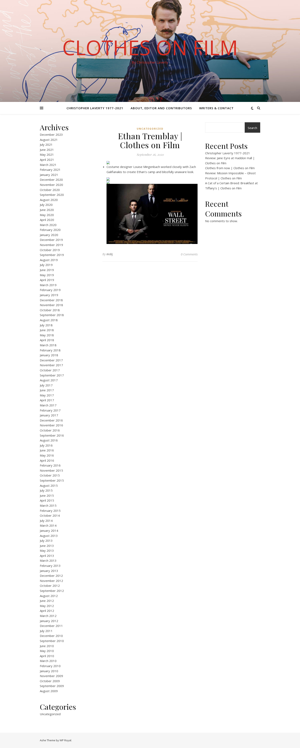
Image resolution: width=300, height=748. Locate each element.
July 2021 (46, 144)
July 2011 (46, 631)
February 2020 (50, 230)
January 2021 (49, 175)
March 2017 (48, 405)
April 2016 (47, 460)
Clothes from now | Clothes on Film (230, 168)
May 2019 (47, 275)
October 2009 (50, 681)
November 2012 (51, 581)
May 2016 (47, 455)
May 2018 (47, 335)
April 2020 (47, 220)
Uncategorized (50, 714)
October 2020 (50, 190)
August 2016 (49, 440)
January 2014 (49, 530)
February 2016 (50, 465)
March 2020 (48, 225)
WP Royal (65, 740)
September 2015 (52, 480)
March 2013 (48, 560)
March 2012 (48, 616)
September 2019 (52, 255)
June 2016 (47, 450)
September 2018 (52, 315)
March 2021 (48, 165)
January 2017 (49, 415)
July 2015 (46, 490)
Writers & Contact (216, 108)
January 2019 (49, 295)
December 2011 (51, 626)
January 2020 (49, 235)
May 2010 (47, 651)
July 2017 (46, 385)
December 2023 (51, 134)
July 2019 (46, 265)
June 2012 (47, 601)
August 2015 (49, 485)
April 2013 (47, 556)
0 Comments (189, 254)
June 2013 (47, 546)
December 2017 (51, 360)
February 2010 (50, 666)
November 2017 (51, 365)
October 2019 (50, 250)
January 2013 (49, 571)
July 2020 (46, 205)
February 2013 (50, 566)
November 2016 (51, 425)
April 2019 (47, 280)
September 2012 (52, 591)
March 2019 (48, 285)
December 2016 (51, 420)
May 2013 (47, 550)
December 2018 (51, 300)
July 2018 (46, 325)
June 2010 (47, 646)
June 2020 (47, 210)
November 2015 (51, 470)
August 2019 (49, 260)
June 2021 (47, 150)
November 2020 (51, 185)
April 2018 (47, 340)
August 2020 (49, 200)
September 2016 (52, 435)
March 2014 (48, 525)
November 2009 (51, 676)
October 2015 (50, 475)
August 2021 (49, 140)
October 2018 (50, 310)
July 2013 (46, 540)
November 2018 (51, 305)
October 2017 (50, 370)
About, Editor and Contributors (161, 108)
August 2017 (49, 380)
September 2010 (52, 641)
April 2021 (47, 160)
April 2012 (47, 611)
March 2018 (48, 345)
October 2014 (50, 515)
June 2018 (47, 330)
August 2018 (49, 320)
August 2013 (49, 536)
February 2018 (50, 350)
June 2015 (47, 495)
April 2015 (47, 500)
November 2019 (51, 245)
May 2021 (47, 154)
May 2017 (47, 395)
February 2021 (50, 170)
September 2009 (52, 686)
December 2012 (51, 576)
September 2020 (52, 195)
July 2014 (46, 521)
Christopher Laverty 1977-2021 (95, 108)
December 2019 (51, 240)
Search (252, 128)
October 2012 (50, 586)
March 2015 (48, 505)
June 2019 (47, 270)
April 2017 (47, 400)
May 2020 (47, 215)
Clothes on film (150, 47)
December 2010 (51, 636)
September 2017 (52, 375)
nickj (110, 254)
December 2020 (51, 180)
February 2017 (50, 410)
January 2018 (49, 355)
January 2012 (49, 621)
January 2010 (49, 671)
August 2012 (49, 596)
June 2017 (47, 390)
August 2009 (49, 691)
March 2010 (48, 661)
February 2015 (50, 511)
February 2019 (50, 290)
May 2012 (47, 606)
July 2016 (46, 445)
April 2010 (47, 656)
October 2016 (50, 430)
